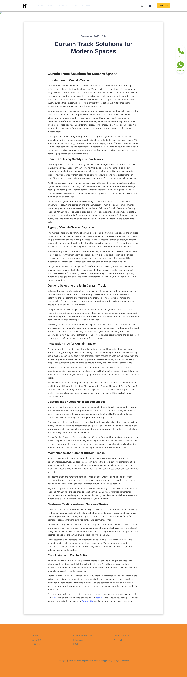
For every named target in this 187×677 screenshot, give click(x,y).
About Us (63, 6)
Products (51, 6)
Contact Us (86, 6)
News (74, 6)
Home (40, 6)
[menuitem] (40, 5)
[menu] (65, 5)
